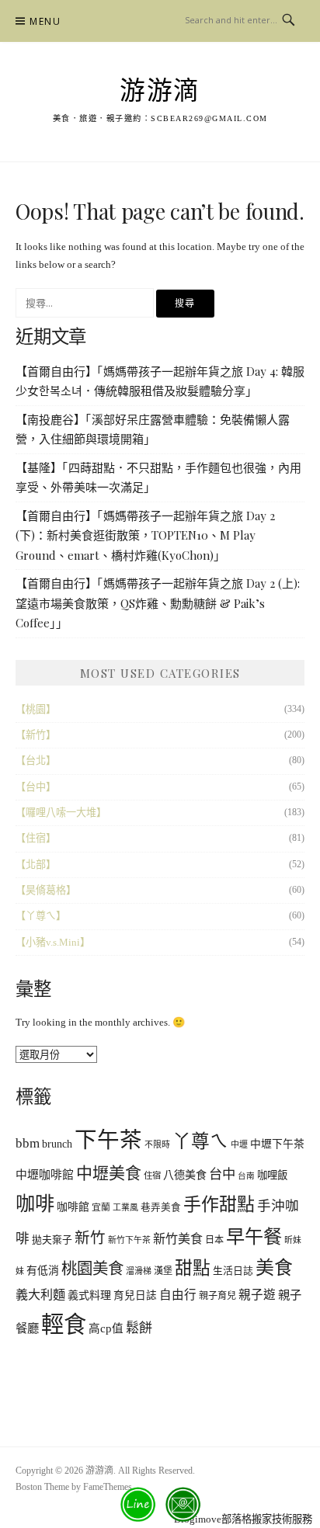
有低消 (42, 1270)
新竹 (90, 1238)
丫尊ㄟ (200, 1141)
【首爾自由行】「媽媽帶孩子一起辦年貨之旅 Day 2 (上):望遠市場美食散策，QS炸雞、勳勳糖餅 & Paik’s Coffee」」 (158, 602)
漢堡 (163, 1271)
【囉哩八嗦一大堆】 (61, 812)
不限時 (157, 1144)
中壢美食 (108, 1173)
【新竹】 (36, 735)
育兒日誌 (135, 1295)
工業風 (125, 1207)
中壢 (239, 1144)
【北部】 (36, 864)
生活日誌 (233, 1271)
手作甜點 (219, 1204)
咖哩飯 (272, 1175)
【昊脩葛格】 (46, 890)
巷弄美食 (161, 1207)
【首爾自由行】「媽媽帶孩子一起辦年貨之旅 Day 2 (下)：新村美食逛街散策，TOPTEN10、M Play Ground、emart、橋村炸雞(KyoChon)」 (145, 535)
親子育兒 (217, 1295)
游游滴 (160, 91)
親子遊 (257, 1294)
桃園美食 (92, 1268)
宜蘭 (101, 1207)
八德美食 (185, 1175)
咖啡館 (73, 1207)
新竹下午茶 (129, 1240)
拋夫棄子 (52, 1240)
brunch (57, 1144)
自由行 (178, 1294)
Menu (45, 21)
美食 (274, 1268)
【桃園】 (36, 709)
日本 (214, 1240)
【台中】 (36, 787)
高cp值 (106, 1328)
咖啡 (35, 1203)
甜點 (192, 1268)
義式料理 (89, 1295)
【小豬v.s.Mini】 (53, 942)
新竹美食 (178, 1238)
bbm (28, 1143)
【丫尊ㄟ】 (41, 916)
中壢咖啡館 (45, 1175)
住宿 (152, 1175)
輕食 (63, 1324)
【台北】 (36, 760)
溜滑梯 (138, 1271)
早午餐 (254, 1236)
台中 (222, 1174)
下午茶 (108, 1140)
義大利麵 (40, 1294)
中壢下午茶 (277, 1144)
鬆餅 (139, 1328)
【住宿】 (36, 838)
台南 (246, 1176)
